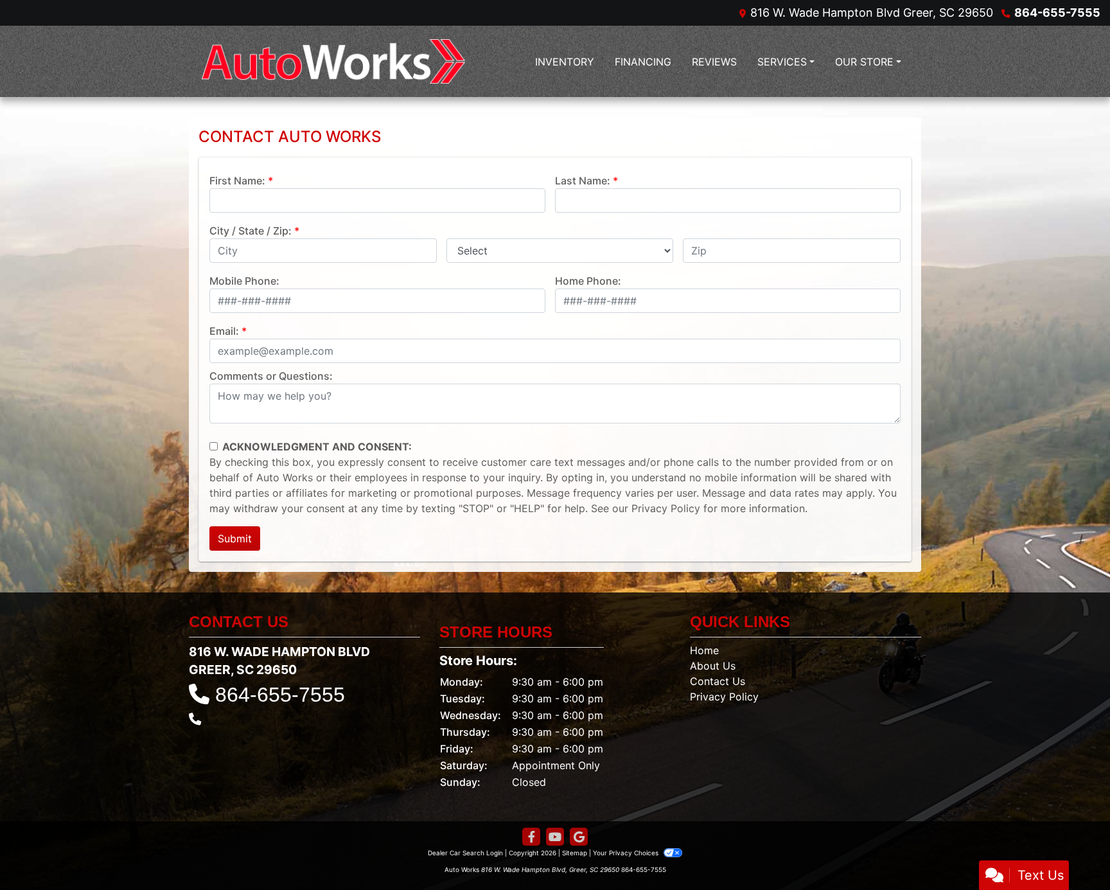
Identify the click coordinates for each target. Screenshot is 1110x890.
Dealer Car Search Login (465, 853)
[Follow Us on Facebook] (531, 837)
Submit (235, 538)
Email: (224, 331)
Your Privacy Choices (626, 853)
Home (704, 650)
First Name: (237, 180)
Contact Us (717, 681)
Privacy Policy (665, 508)
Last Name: (582, 180)
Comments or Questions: (271, 375)
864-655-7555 (1057, 12)
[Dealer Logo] (333, 61)
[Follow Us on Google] (579, 837)
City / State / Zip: (250, 230)
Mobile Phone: (244, 280)
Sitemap (574, 853)
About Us (713, 665)
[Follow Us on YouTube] (555, 837)
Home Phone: (588, 280)
